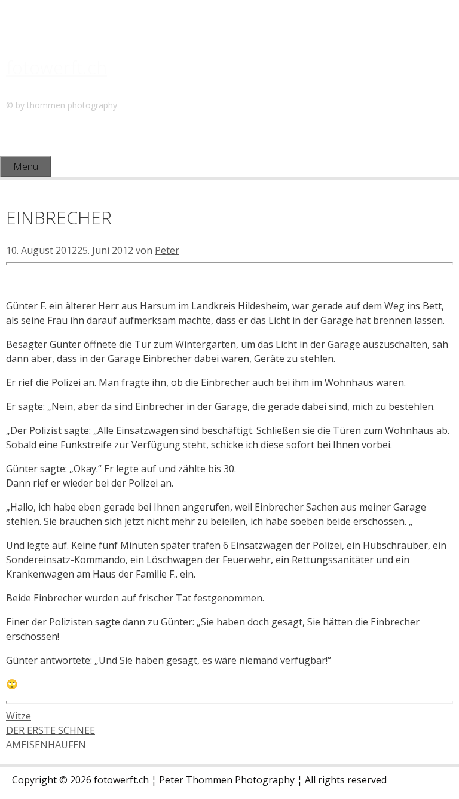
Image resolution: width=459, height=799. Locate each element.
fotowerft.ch (56, 67)
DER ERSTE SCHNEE (50, 730)
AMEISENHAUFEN (46, 744)
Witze (18, 715)
